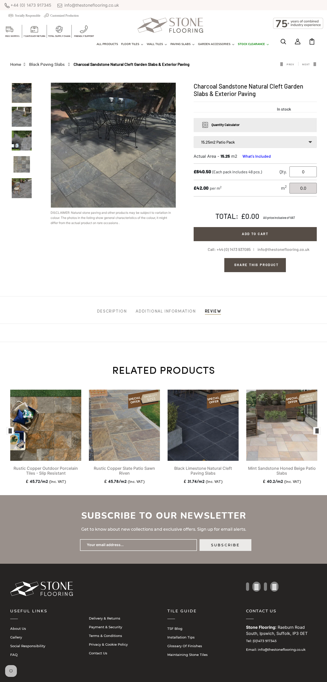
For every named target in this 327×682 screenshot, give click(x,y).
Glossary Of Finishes (184, 646)
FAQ (14, 655)
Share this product (256, 265)
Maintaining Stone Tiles (187, 655)
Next (306, 64)
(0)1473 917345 (261, 641)
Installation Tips (181, 637)
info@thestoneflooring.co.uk (91, 5)
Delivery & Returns (104, 618)
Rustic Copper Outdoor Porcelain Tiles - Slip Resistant (46, 471)
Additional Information (166, 312)
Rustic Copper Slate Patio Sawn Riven (124, 471)
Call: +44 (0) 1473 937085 (229, 249)
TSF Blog (174, 628)
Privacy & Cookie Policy (108, 644)
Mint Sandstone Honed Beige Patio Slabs (282, 471)
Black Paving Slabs (47, 64)
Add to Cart (255, 234)
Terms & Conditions (105, 636)
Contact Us (98, 653)
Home (15, 64)
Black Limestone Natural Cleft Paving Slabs (203, 471)
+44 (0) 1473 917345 (30, 5)
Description (112, 312)
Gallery (16, 637)
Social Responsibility (27, 646)
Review (213, 312)
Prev (291, 64)
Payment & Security (105, 627)
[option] (21, 94)
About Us (18, 628)
